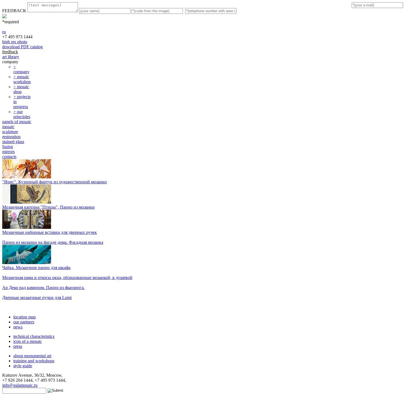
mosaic (8, 126)
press (17, 346)
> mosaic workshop (22, 79)
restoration (11, 136)
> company (21, 69)
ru (4, 31)
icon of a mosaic (27, 341)
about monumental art (32, 355)
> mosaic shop (21, 89)
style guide (22, 365)
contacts (9, 156)
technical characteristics (33, 336)
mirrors (8, 151)
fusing (7, 146)
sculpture (10, 131)
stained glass (13, 141)
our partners (23, 322)
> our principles (21, 114)
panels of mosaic (16, 121)
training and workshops (33, 360)
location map (24, 317)
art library (10, 56)
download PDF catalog (22, 46)
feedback (10, 51)
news (17, 327)
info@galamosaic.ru (19, 385)
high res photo (14, 41)
